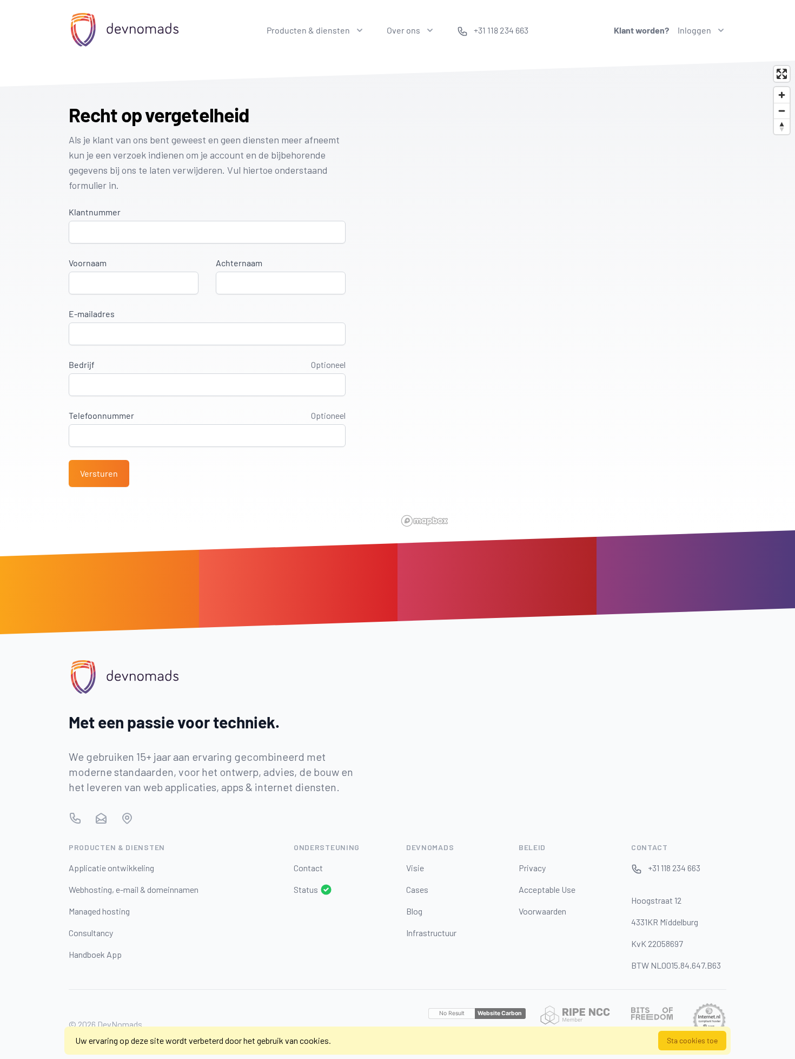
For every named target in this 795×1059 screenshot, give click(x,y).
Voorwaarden (542, 911)
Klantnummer (95, 212)
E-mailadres (92, 313)
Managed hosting (99, 911)
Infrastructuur (431, 933)
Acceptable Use (547, 889)
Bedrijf (82, 364)
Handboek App (95, 954)
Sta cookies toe (692, 1040)
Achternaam (239, 263)
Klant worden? (641, 30)
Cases (417, 889)
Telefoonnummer (101, 415)
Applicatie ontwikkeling (111, 868)
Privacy (532, 868)
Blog (414, 911)
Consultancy (91, 933)
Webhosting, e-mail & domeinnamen (133, 889)
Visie (415, 868)
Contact (308, 868)
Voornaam (88, 263)
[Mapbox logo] (424, 521)
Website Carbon (500, 1013)
